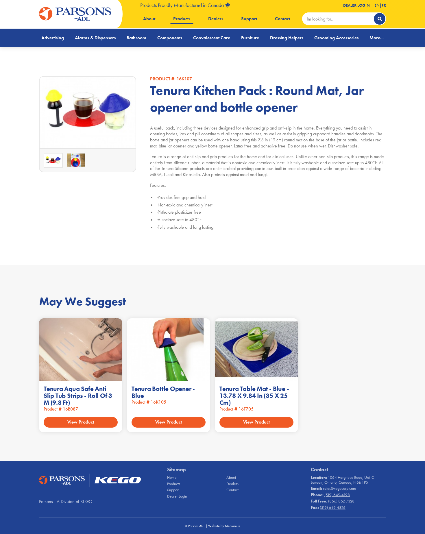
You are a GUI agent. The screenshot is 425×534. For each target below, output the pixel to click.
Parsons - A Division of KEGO (66, 501)
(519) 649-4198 (337, 494)
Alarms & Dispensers (95, 38)
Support (249, 19)
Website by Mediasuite (224, 526)
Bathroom (136, 38)
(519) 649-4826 (332, 507)
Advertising (52, 38)
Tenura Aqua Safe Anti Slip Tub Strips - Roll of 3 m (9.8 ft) (78, 396)
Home (172, 477)
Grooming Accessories (336, 38)
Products (181, 19)
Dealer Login (356, 5)
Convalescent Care (211, 38)
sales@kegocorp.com (339, 488)
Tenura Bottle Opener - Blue (163, 392)
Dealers (215, 19)
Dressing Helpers (286, 38)
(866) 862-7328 (341, 501)
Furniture (250, 38)
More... (376, 38)
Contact (282, 19)
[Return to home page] (75, 14)
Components (169, 38)
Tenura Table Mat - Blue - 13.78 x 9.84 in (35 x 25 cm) (254, 396)
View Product (80, 422)
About (149, 19)
